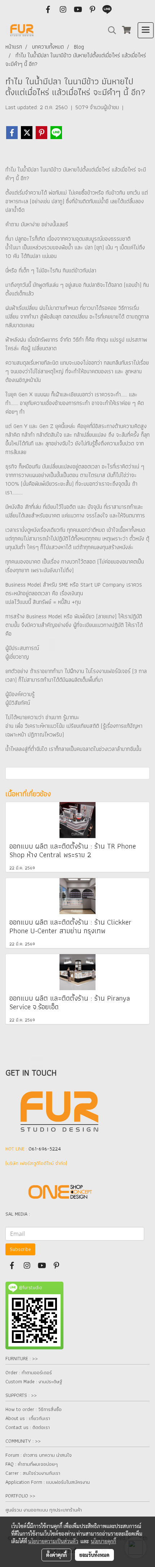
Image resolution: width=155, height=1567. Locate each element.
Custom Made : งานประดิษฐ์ (33, 1381)
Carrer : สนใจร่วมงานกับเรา (32, 1473)
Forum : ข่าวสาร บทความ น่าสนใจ (38, 1455)
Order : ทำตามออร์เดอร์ (28, 1372)
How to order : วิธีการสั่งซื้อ (33, 1409)
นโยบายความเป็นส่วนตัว (53, 1541)
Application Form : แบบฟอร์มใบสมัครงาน (47, 1482)
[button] (109, 30)
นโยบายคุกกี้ (103, 1541)
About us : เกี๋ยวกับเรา (27, 1418)
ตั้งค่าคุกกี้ (56, 1555)
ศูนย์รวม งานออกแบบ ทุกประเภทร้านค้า (43, 1510)
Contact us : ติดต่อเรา (27, 1427)
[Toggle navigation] (146, 30)
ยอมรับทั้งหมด (94, 1555)
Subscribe (20, 1249)
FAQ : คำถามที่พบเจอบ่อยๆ (31, 1464)
